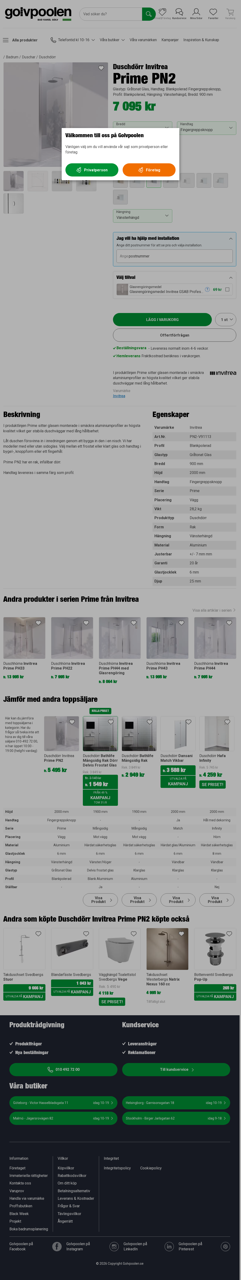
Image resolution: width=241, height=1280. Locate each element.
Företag (153, 170)
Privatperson (96, 170)
